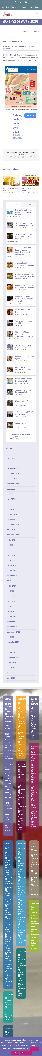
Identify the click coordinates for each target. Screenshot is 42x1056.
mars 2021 (11, 647)
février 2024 (11, 565)
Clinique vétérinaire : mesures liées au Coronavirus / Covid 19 (24, 334)
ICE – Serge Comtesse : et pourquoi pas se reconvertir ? (24, 236)
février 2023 (11, 611)
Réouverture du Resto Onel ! (23, 311)
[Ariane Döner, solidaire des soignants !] (10, 390)
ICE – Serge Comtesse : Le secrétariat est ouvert (24, 224)
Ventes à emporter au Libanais (23, 424)
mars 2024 (11, 560)
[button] (5, 183)
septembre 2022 (13, 632)
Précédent (25, 31)
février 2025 (11, 509)
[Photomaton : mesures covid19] (10, 321)
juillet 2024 (11, 540)
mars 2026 (11, 463)
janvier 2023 (12, 617)
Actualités (21, 47)
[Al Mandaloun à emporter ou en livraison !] (10, 263)
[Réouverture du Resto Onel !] (10, 310)
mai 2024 (10, 550)
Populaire (13, 204)
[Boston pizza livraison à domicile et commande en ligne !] (10, 297)
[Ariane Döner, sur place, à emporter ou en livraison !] (10, 286)
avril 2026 (11, 458)
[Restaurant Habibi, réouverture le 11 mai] (10, 368)
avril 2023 (11, 601)
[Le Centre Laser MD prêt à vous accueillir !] (10, 412)
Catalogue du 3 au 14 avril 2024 (17, 123)
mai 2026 (10, 453)
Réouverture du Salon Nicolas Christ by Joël (19, 435)
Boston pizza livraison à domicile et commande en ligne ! (24, 299)
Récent (28, 204)
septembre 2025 (13, 484)
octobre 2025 (12, 479)
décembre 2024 (13, 519)
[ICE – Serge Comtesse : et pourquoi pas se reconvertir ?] (10, 235)
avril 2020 (11, 678)
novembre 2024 (13, 525)
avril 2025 (11, 499)
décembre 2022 (13, 622)
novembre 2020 (13, 657)
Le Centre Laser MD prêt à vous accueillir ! (24, 413)
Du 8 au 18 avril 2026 (35, 180)
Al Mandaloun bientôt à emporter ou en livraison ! (25, 275)
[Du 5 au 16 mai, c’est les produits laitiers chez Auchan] (10, 210)
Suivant (34, 31)
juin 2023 (10, 591)
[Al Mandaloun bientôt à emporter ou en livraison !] (10, 275)
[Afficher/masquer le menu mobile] (37, 13)
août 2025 (11, 489)
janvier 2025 (12, 514)
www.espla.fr (36, 948)
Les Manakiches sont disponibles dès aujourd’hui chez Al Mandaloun (23, 251)
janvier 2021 (12, 652)
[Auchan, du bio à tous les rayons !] (10, 357)
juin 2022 (10, 637)
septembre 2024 (13, 535)
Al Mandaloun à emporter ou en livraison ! (25, 264)
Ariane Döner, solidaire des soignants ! (23, 391)
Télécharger (30, 115)
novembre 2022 (13, 627)
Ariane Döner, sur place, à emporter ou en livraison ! (25, 286)
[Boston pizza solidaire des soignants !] (10, 379)
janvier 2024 (12, 571)
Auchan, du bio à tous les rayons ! (24, 358)
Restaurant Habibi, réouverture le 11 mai (23, 369)
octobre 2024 (12, 530)
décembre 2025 (13, 468)
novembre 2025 (13, 474)
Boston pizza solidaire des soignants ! (23, 380)
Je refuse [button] (15, 1053)
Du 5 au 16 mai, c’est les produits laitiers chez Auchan (24, 212)
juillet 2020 (11, 663)
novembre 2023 (13, 576)
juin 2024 (10, 545)
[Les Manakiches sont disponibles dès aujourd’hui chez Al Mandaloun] (10, 248)
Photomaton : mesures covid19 (24, 322)
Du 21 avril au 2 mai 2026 (16, 180)
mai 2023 (10, 596)
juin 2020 (10, 668)
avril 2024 (11, 555)
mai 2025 (10, 494)
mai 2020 (10, 673)
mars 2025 (11, 504)
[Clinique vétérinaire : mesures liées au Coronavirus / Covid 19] (10, 332)
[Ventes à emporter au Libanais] (10, 424)
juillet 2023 (11, 586)
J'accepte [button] (34, 1049)
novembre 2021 (13, 642)
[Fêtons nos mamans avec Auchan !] (10, 346)
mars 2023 (11, 606)
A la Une (27, 47)
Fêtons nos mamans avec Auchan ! (23, 346)
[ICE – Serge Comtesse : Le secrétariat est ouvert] (10, 224)
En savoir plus (26, 1053)
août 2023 (11, 581)
